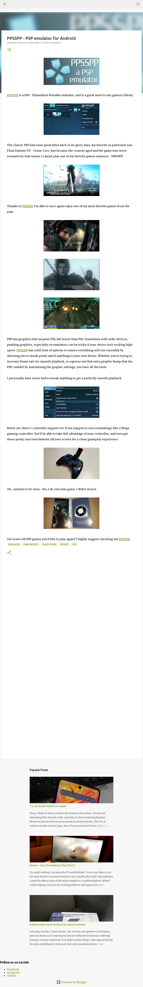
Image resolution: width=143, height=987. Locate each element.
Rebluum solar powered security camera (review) (57, 924)
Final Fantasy (31, 544)
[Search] (138, 4)
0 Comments (54, 42)
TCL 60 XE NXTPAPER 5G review (48, 806)
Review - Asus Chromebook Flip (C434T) (52, 865)
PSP (74, 544)
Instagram (13, 972)
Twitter (11, 975)
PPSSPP (12, 95)
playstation (49, 544)
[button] (9, 49)
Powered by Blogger (73, 982)
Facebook (13, 969)
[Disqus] (71, 613)
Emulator (14, 544)
